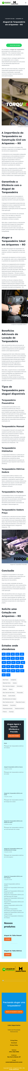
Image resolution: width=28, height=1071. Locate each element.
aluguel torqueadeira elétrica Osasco (13, 767)
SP (3, 654)
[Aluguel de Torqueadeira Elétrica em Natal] (14, 781)
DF (17, 658)
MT (13, 662)
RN (4, 670)
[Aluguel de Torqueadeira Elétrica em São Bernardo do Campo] (14, 836)
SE (3, 675)
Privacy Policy (14, 1045)
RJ (8, 654)
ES (21, 658)
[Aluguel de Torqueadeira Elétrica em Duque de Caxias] (14, 809)
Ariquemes (18, 18)
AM (22, 654)
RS (8, 670)
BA (8, 658)
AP (3, 658)
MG (23, 662)
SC (22, 670)
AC (13, 654)
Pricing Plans (13, 1040)
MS (18, 662)
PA (3, 666)
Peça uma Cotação (14, 735)
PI (21, 666)
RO (22, 18)
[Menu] (25, 2)
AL (17, 654)
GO (4, 662)
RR (17, 670)
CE (13, 658)
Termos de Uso (14, 1031)
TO (8, 675)
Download (14, 1042)
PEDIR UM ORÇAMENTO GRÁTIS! (14, 1011)
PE (17, 666)
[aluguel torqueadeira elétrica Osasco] (14, 755)
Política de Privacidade (14, 1030)
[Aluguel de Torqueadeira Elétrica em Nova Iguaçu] (14, 864)
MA (9, 662)
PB (8, 666)
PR (12, 666)
